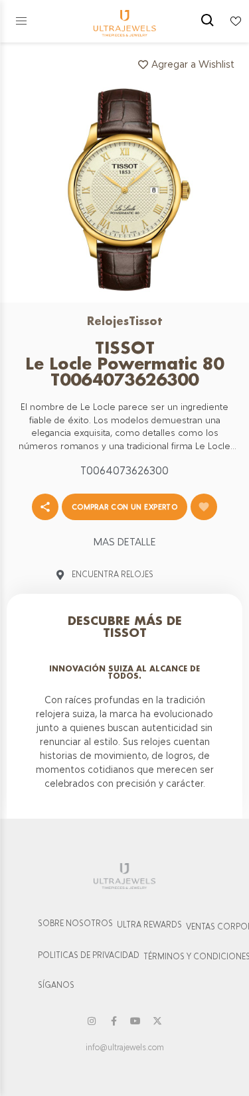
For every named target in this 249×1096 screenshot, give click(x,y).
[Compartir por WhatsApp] (45, 507)
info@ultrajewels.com (125, 1047)
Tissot (146, 321)
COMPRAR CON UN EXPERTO (125, 507)
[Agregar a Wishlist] (204, 507)
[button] (21, 21)
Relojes (108, 321)
